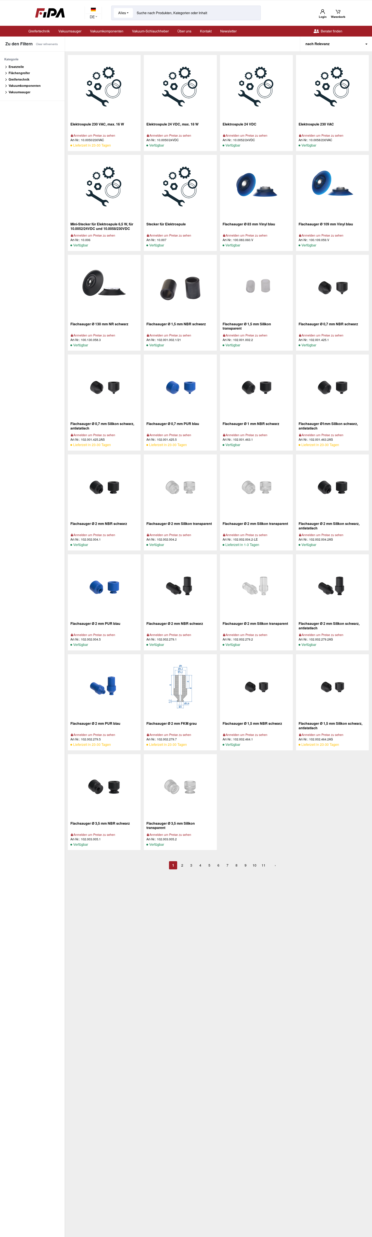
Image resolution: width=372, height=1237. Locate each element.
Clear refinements (47, 44)
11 (263, 865)
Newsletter (228, 31)
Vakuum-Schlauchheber (150, 31)
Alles (122, 12)
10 (254, 865)
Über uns (184, 31)
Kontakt (206, 31)
